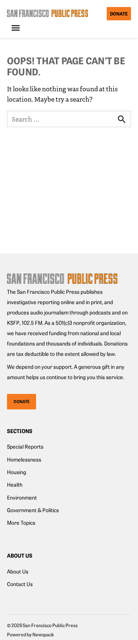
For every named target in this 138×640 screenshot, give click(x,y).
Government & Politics (33, 510)
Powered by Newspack (30, 634)
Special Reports (25, 446)
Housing (16, 472)
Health (14, 484)
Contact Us (20, 584)
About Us (17, 571)
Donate (119, 13)
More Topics (21, 522)
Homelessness (24, 459)
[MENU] (16, 28)
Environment (22, 497)
